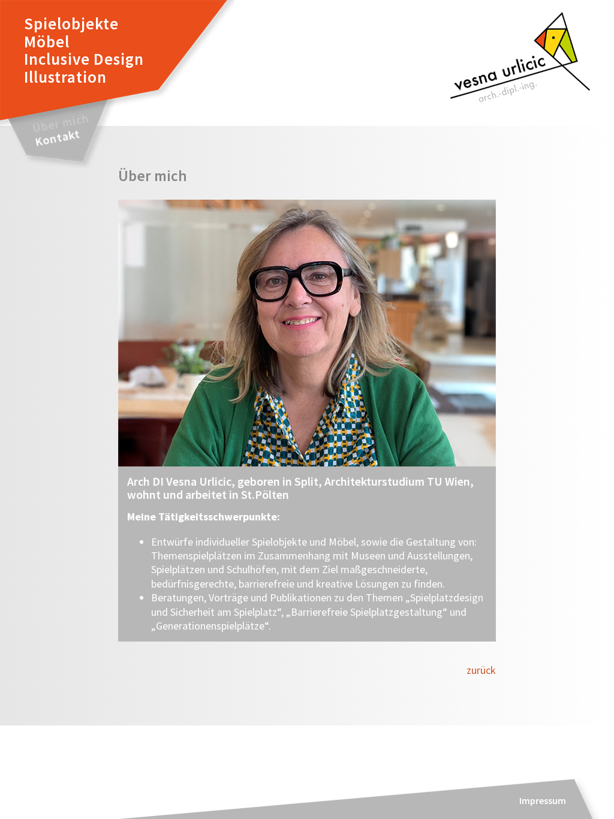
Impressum (542, 800)
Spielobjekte (71, 23)
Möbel (47, 41)
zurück (481, 670)
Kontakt (57, 138)
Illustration (65, 77)
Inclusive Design (84, 59)
